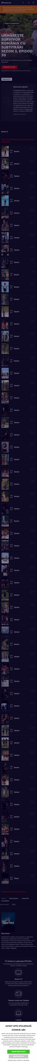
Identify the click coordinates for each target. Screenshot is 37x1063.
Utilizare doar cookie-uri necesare (18, 1060)
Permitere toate (19, 1052)
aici (26, 1047)
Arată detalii (18, 1056)
